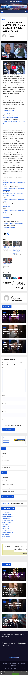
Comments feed (6, 464)
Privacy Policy (6, 488)
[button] (23, 11)
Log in (4, 456)
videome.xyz (5, 534)
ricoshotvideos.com (7, 514)
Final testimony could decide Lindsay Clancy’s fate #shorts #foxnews (12, 331)
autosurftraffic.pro (7, 530)
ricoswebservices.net (7, 532)
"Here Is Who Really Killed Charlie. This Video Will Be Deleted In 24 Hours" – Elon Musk (19, 284)
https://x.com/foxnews (9, 227)
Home (3, 668)
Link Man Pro (5, 503)
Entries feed (5, 460)
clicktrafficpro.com (7, 522)
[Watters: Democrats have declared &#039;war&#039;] (7, 260)
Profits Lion (16, 545)
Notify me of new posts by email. (12, 425)
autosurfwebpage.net (7, 516)
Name (4, 395)
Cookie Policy (6, 480)
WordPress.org (6, 467)
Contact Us (5, 477)
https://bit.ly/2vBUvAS (8, 110)
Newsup (22, 663)
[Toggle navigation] (13, 12)
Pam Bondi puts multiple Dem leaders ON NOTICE (7, 248)
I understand (15, 673)
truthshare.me (6, 536)
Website (4, 412)
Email (4, 403)
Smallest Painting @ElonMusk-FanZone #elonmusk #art (9, 282)
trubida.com (5, 538)
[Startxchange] (22, 644)
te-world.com (5, 528)
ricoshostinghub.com (7, 520)
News (4, 19)
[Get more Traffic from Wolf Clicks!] (7, 439)
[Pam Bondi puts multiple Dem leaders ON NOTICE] (7, 243)
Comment (5, 367)
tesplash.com (5, 526)
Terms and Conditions (8, 491)
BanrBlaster (5, 545)
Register (4, 453)
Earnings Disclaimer (7, 484)
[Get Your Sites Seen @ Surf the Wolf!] (9, 644)
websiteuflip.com (6, 518)
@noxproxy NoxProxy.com (15, 34)
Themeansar (14, 665)
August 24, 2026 (9, 623)
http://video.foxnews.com (9, 114)
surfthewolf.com (6, 524)
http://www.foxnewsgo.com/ (10, 117)
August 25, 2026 (9, 576)
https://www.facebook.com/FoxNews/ (13, 223)
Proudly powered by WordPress (9, 663)
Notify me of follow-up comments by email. (13, 422)
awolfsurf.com (6, 512)
